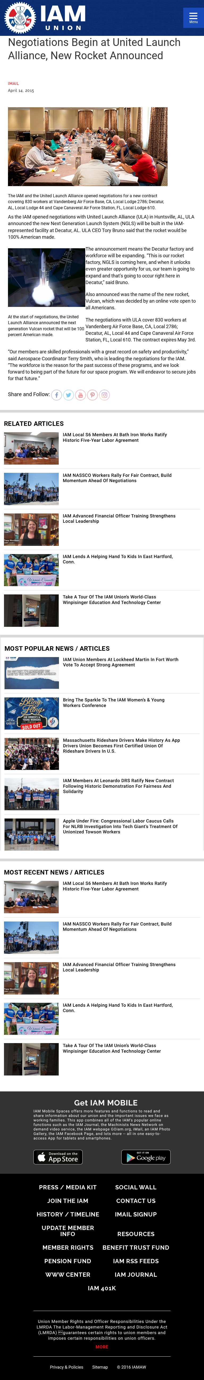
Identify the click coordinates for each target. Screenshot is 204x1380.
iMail (13, 84)
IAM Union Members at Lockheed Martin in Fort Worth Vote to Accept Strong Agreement (120, 662)
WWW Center (68, 1274)
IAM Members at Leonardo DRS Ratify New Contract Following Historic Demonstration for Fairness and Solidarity (118, 786)
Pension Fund (67, 1261)
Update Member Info (68, 1230)
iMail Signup (136, 1214)
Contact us (136, 1200)
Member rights (68, 1247)
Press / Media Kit (68, 1187)
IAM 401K (102, 1288)
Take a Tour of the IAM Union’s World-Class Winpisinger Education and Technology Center (112, 599)
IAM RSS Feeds (136, 1261)
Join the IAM (67, 1200)
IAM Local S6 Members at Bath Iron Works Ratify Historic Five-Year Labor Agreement (115, 437)
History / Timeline (68, 1214)
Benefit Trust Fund (136, 1247)
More (102, 1347)
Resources (136, 1234)
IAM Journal (136, 1274)
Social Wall (136, 1187)
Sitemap (100, 1367)
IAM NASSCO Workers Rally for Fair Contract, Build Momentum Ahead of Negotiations (117, 478)
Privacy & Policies (66, 1367)
